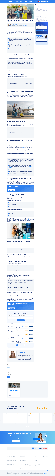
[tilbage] (26, 426)
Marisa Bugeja (30, 414)
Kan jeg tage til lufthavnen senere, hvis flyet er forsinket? (13, 390)
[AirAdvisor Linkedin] (47, 470)
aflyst (28, 219)
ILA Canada (13, 474)
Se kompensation (44, 1)
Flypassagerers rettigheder (19, 1)
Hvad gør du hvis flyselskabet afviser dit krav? (41, 20)
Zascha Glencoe (15, 24)
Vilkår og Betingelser (45, 456)
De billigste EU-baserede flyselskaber (24, 464)
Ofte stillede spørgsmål (37, 464)
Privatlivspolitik (45, 455)
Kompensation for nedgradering (11, 465)
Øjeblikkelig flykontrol (38, 21)
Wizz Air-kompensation (22, 456)
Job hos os (36, 460)
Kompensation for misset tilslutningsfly (11, 460)
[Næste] (28, 426)
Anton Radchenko (25, 25)
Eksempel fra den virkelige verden (40, 9)
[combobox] (14, 315)
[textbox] (14, 315)
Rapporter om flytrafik (22, 468)
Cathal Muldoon (6, 414)
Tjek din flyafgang (11, 190)
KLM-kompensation (22, 459)
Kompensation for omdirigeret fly (11, 464)
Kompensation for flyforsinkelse (11, 456)
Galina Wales (42, 414)
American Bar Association (19, 474)
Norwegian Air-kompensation (23, 455)
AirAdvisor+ (30, 1)
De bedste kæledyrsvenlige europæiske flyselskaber (26, 465)
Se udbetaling (31, 330)
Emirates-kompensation (23, 460)
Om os (35, 456)
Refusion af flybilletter (9, 459)
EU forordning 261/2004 (20, 28)
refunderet (23, 147)
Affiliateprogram (37, 465)
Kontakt (36, 468)
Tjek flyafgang (20, 320)
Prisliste (36, 459)
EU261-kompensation (9, 455)
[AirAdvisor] (10, 1)
